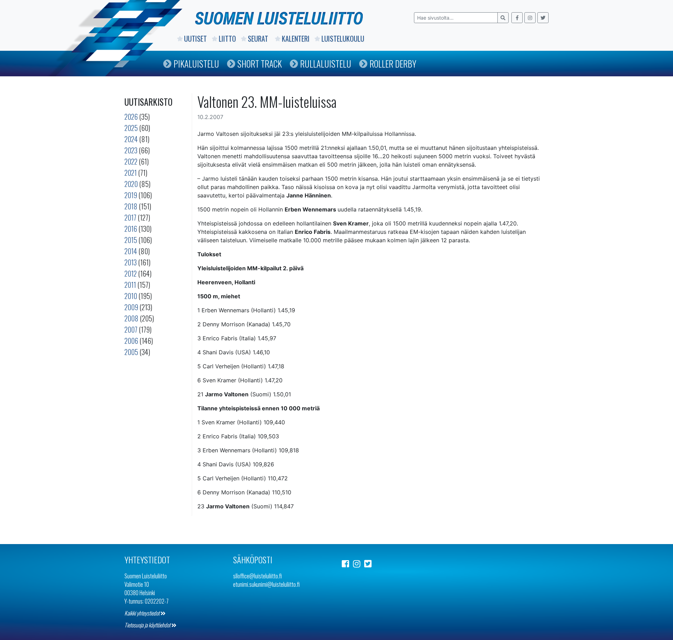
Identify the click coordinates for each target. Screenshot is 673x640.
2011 (130, 284)
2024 (131, 139)
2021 (130, 172)
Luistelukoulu (342, 38)
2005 (131, 352)
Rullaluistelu (325, 63)
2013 (130, 262)
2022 (130, 161)
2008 (131, 318)
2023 (130, 150)
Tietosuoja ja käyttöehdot (147, 625)
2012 (130, 273)
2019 (130, 195)
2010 (130, 296)
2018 (130, 206)
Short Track (259, 63)
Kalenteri (296, 38)
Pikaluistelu (196, 63)
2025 (131, 128)
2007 (130, 329)
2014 (130, 251)
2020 (131, 184)
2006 (131, 340)
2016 (130, 228)
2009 (131, 307)
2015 (130, 240)
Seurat (259, 38)
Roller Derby (392, 63)
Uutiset (195, 38)
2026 (131, 116)
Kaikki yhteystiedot (142, 613)
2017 (130, 217)
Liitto (227, 38)
